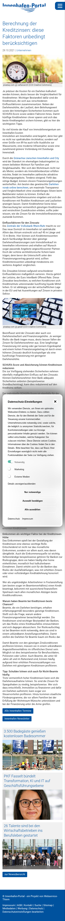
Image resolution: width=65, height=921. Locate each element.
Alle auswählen (32, 509)
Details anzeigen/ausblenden (22, 484)
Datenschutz (14, 518)
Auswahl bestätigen (32, 501)
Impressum (27, 518)
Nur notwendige (32, 492)
